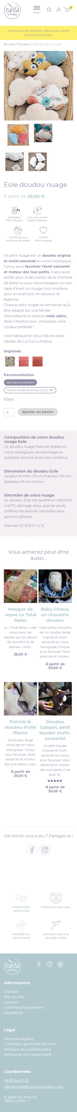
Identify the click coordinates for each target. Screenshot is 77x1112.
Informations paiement (24, 1007)
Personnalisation (19, 375)
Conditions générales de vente (30, 1044)
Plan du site (14, 997)
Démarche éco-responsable (28, 1055)
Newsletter (13, 1013)
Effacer (9, 399)
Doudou (24, 44)
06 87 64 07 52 (16, 1081)
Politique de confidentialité (27, 1049)
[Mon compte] (59, 9)
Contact (11, 992)
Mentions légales (18, 1039)
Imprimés (12, 351)
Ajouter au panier (37, 412)
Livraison (11, 1002)
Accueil (9, 44)
